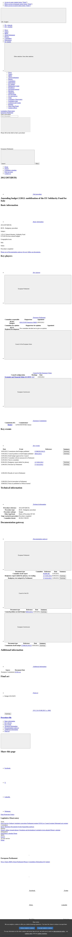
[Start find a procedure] (15, 124)
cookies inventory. (42, 933)
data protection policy (59, 931)
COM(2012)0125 (40, 451)
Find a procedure (6, 114)
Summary (66, 451)
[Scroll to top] (15, 741)
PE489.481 (46, 573)
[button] (29, 854)
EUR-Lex (18, 672)
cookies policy (29, 933)
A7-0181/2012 (39, 462)
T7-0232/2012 (39, 464)
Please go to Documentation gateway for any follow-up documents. (21, 252)
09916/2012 (38, 454)
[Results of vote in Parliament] (49, 479)
